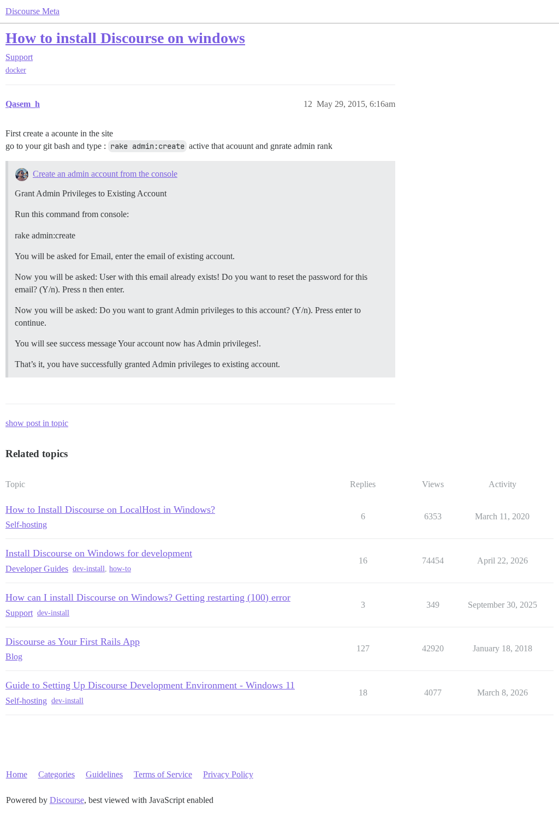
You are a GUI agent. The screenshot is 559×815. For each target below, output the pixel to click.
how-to (120, 569)
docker (15, 70)
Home (16, 774)
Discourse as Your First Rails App (72, 641)
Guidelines (104, 774)
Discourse (67, 800)
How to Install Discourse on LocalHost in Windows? (110, 509)
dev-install (89, 569)
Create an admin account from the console (105, 173)
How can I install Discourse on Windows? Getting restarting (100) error (147, 597)
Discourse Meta (32, 11)
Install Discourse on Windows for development (98, 553)
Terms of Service (163, 774)
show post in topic (36, 423)
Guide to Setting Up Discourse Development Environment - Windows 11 (150, 685)
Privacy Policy (228, 774)
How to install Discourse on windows (125, 37)
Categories (56, 774)
